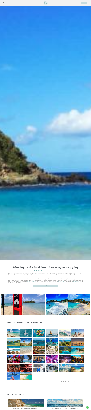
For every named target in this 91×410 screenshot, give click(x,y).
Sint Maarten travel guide (31, 281)
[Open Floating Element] (87, 407)
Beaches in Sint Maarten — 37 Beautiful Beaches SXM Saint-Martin (65, 408)
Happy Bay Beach (61, 281)
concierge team (76, 281)
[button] (4, 3)
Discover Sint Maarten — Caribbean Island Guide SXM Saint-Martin (26, 408)
